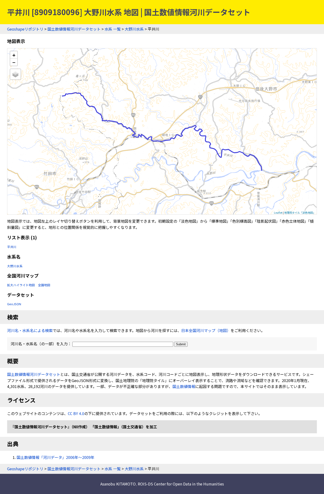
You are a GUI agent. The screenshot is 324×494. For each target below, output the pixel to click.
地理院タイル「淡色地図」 (299, 212)
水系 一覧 (113, 29)
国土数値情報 (183, 386)
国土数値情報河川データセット (74, 29)
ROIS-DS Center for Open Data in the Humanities (181, 484)
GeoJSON (14, 304)
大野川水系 (134, 29)
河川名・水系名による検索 (30, 330)
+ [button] (13, 55)
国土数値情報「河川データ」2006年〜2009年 (55, 457)
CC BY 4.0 (76, 413)
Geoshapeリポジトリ (25, 29)
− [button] (13, 62)
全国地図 (44, 285)
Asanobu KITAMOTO (118, 484)
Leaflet (278, 212)
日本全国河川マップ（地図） (206, 330)
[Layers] (15, 74)
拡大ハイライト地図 (21, 285)
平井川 (11, 247)
